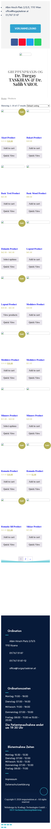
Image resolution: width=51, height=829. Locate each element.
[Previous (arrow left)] (2, 827)
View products (10, 315)
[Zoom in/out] (11, 824)
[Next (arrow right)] (5, 827)
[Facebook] (14, 42)
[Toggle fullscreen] (8, 824)
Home (4, 98)
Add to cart (8, 148)
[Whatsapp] (37, 42)
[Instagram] (22, 42)
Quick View (9, 155)
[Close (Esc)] (2, 824)
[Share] (5, 824)
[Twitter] (30, 42)
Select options (9, 259)
